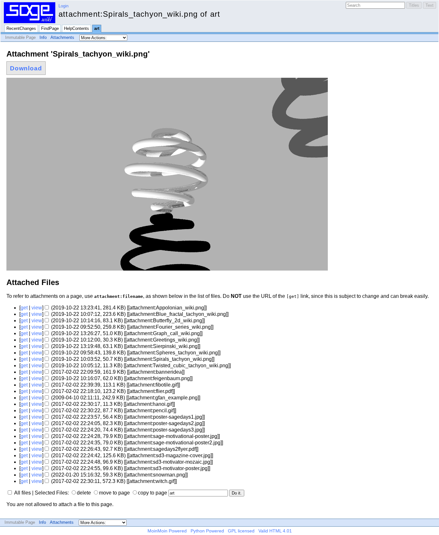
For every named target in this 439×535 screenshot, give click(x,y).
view (36, 307)
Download (26, 68)
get (24, 307)
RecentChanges (21, 28)
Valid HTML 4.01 (275, 530)
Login (63, 6)
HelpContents (76, 28)
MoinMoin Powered (167, 530)
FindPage (50, 28)
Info (43, 37)
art (96, 28)
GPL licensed (241, 530)
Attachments (62, 37)
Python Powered (207, 530)
